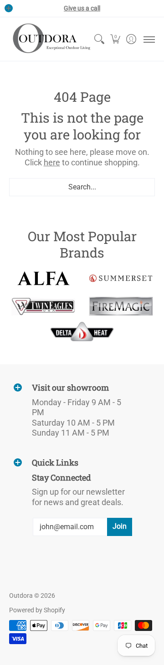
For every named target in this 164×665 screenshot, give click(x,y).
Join (120, 526)
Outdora (21, 595)
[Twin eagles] (43, 306)
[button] (115, 39)
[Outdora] (50, 39)
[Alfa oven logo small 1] (43, 278)
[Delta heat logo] (82, 332)
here (52, 162)
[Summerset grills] (121, 278)
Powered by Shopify (37, 610)
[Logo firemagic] (121, 306)
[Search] (99, 39)
